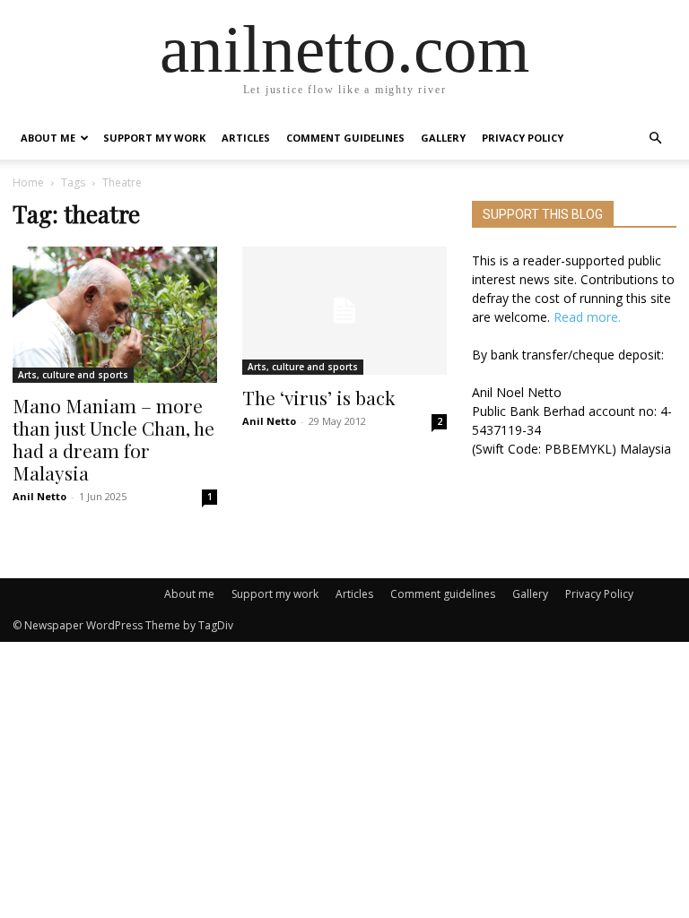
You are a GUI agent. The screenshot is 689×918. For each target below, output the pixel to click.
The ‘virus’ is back (319, 397)
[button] (654, 138)
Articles (246, 137)
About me (48, 137)
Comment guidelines (345, 137)
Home (28, 182)
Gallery (443, 137)
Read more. (587, 316)
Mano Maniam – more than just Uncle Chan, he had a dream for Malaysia (113, 439)
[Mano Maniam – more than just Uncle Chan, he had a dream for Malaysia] (115, 315)
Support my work (154, 137)
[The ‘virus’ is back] (344, 311)
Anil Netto (39, 496)
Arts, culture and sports (73, 374)
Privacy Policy (522, 137)
